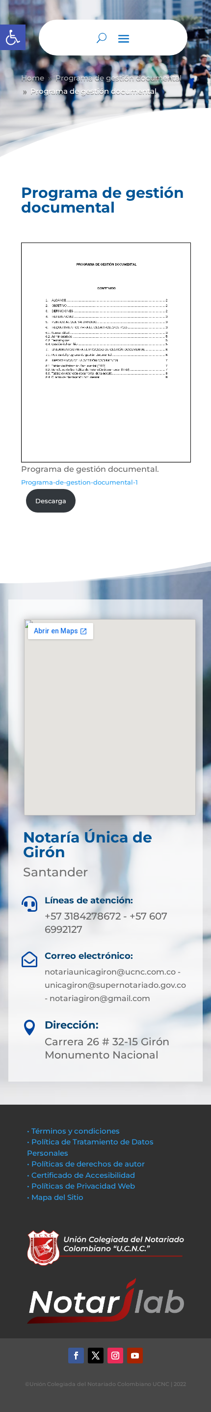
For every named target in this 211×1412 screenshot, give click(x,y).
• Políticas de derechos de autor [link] (86, 1163)
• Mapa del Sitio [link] (56, 1197)
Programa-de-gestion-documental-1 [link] (79, 482)
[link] (13, 37)
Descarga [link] (50, 501)
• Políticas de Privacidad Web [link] (81, 1186)
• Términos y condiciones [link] (73, 1131)
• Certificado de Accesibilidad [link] (81, 1175)
